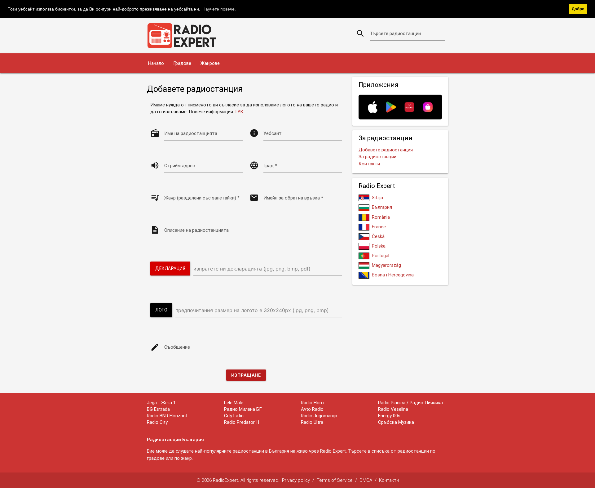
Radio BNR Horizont (167, 416)
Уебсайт (272, 133)
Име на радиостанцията (190, 133)
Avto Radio (312, 409)
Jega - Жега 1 (161, 402)
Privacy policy (296, 480)
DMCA (365, 480)
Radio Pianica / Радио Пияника (410, 402)
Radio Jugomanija (319, 416)
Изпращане (246, 375)
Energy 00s (389, 416)
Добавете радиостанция (386, 150)
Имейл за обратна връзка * (293, 198)
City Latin (234, 416)
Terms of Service (335, 480)
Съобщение (177, 347)
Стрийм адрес (179, 165)
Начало (156, 63)
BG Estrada (158, 409)
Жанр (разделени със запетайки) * (202, 198)
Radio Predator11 (242, 422)
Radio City (157, 422)
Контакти (369, 164)
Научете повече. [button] (219, 9)
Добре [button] (578, 9)
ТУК (238, 111)
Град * (270, 165)
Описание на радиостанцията (196, 230)
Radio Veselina (393, 409)
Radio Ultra (312, 422)
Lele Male (233, 402)
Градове (182, 63)
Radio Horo (312, 402)
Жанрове (210, 63)
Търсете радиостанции (395, 33)
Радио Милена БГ (243, 409)
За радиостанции (377, 156)
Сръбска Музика (396, 422)
